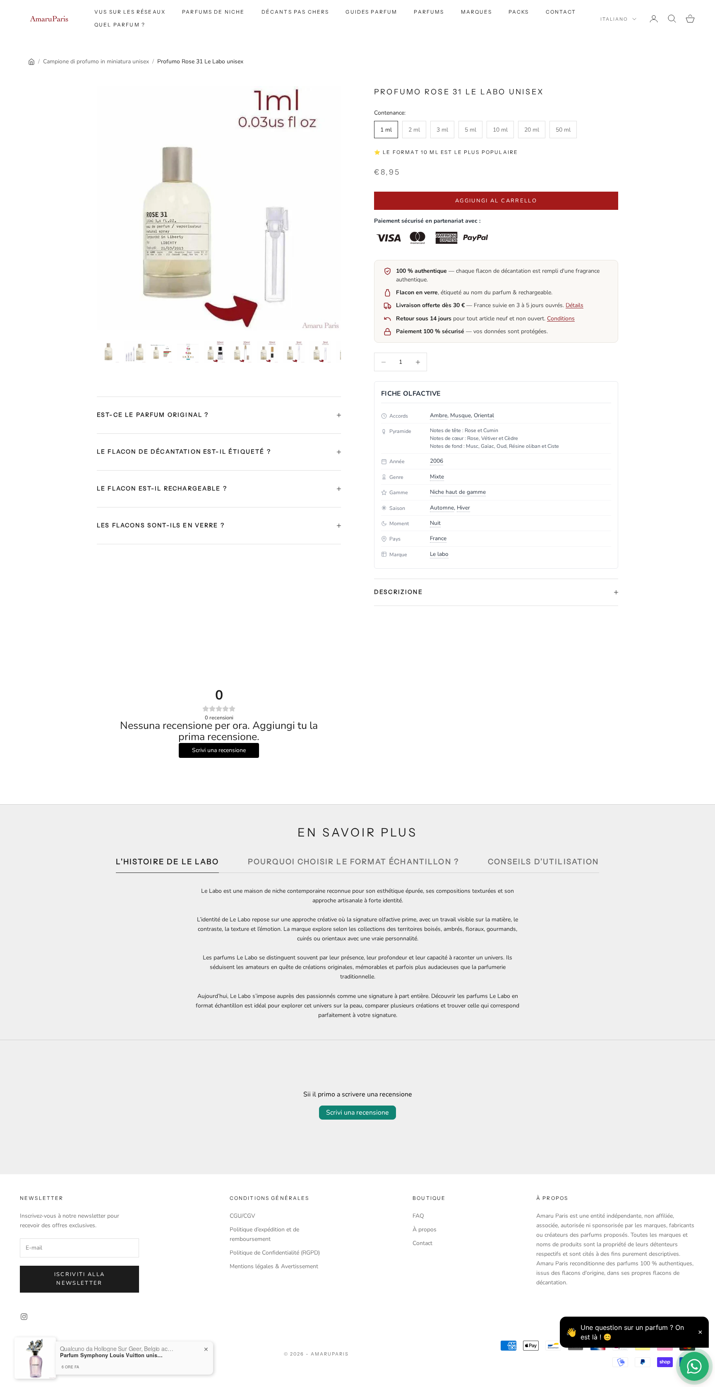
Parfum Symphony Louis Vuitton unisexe (111, 1366)
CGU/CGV (242, 1216)
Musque (460, 415)
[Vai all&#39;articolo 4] (187, 351)
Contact (561, 12)
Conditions (561, 318)
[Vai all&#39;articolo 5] (214, 351)
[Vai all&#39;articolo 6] (240, 351)
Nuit (435, 523)
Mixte (437, 477)
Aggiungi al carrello (496, 200)
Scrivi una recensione (357, 1112)
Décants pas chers (295, 12)
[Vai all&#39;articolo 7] (267, 351)
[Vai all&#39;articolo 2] (134, 351)
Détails (574, 305)
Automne (442, 508)
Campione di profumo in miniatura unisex (96, 61)
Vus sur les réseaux (130, 12)
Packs (519, 12)
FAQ (418, 1216)
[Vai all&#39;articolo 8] (293, 351)
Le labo (439, 554)
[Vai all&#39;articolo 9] (320, 351)
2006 (436, 461)
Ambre (438, 415)
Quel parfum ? (119, 25)
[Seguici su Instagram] (24, 1316)
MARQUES (476, 12)
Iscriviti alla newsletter (79, 1279)
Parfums (429, 12)
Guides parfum (371, 12)
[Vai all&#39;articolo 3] (161, 351)
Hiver (463, 508)
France (438, 538)
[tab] (167, 864)
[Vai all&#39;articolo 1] (108, 351)
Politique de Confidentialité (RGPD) (275, 1253)
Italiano (614, 19)
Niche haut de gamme (458, 492)
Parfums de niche (213, 12)
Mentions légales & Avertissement (274, 1266)
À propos (425, 1229)
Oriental (484, 415)
